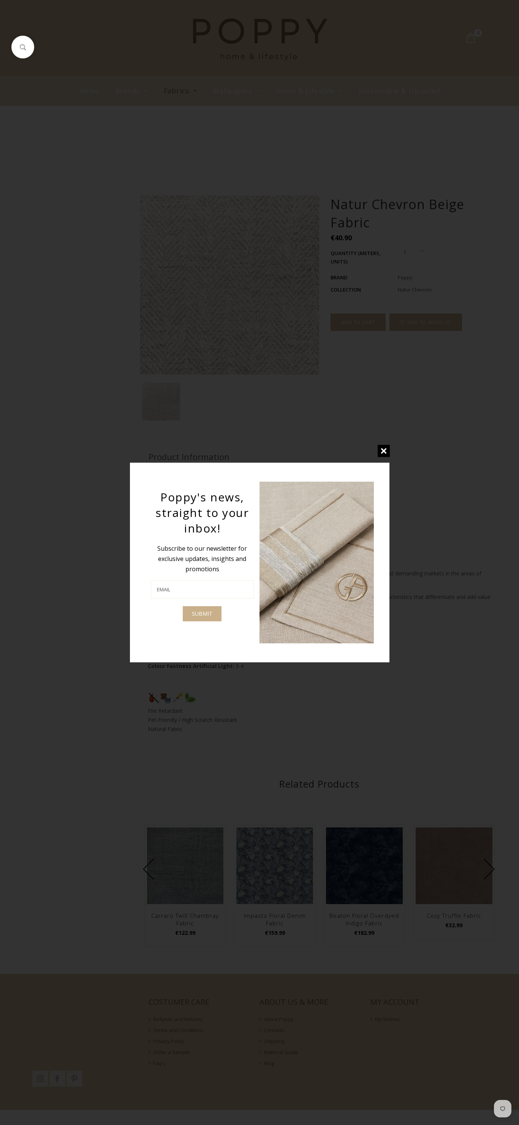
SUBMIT (202, 613)
